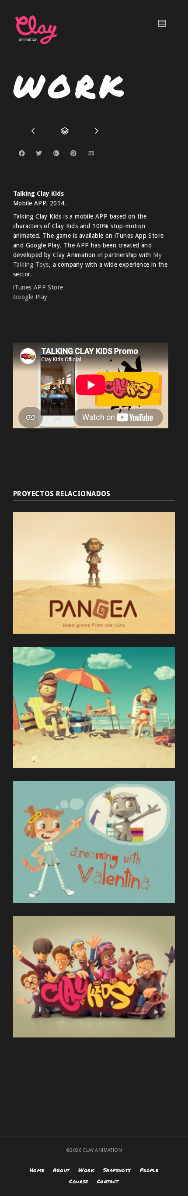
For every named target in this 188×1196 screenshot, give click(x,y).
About (61, 1170)
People (149, 1170)
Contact (108, 1181)
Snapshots (117, 1170)
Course (78, 1181)
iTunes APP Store (38, 287)
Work (86, 1170)
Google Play (30, 296)
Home (37, 1170)
